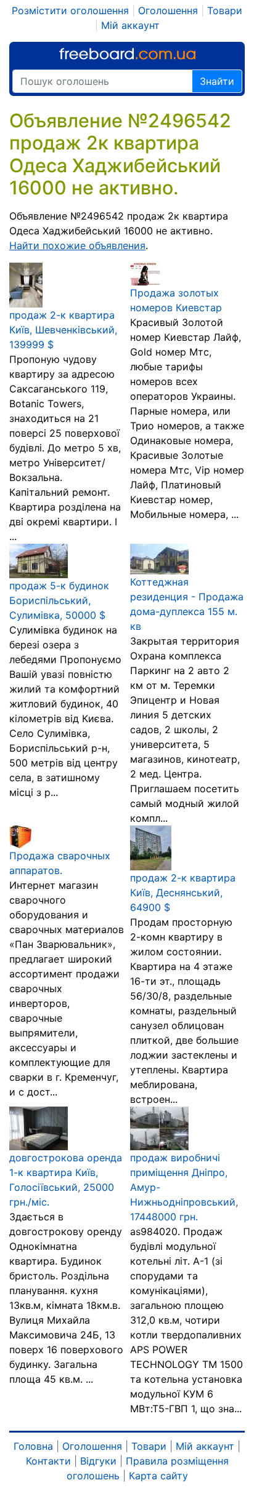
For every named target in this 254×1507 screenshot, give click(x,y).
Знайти (217, 81)
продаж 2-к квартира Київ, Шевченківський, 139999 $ (63, 330)
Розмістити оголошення (70, 10)
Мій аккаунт (130, 25)
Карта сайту (158, 1475)
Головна (33, 1446)
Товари (224, 10)
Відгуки (98, 1461)
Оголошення (168, 10)
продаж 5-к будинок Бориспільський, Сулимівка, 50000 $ (59, 600)
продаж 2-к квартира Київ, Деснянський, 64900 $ (183, 892)
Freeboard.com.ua (127, 54)
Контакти (48, 1461)
